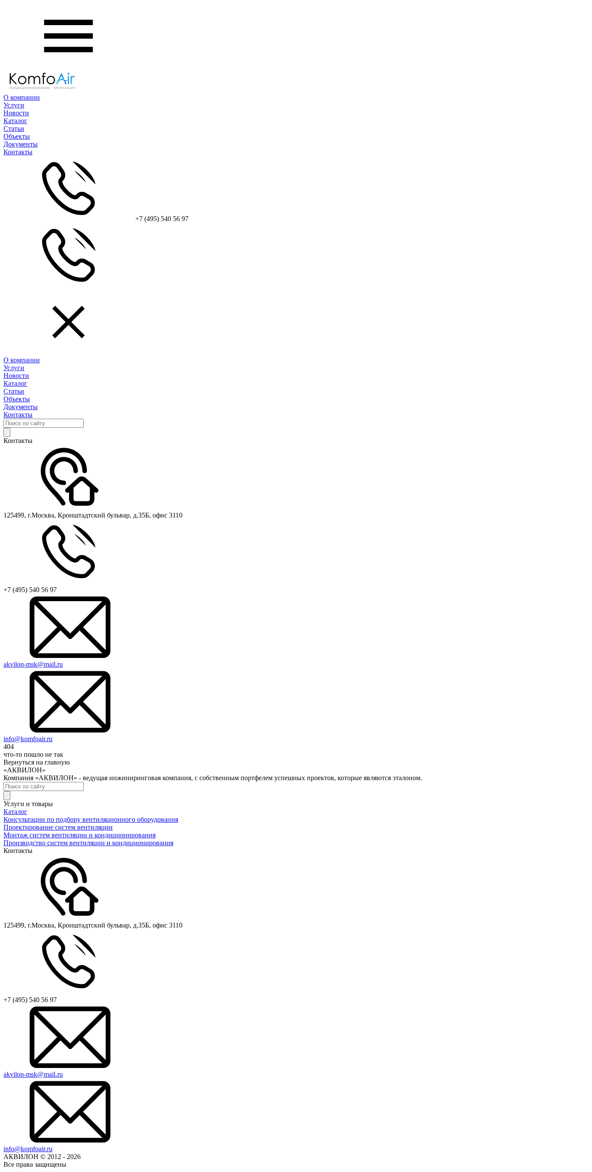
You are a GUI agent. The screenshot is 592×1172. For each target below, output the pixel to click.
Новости (16, 113)
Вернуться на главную (36, 762)
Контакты (18, 152)
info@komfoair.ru (27, 738)
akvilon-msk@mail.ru (33, 664)
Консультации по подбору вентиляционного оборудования (90, 819)
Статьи (13, 128)
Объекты (16, 136)
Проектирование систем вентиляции (58, 827)
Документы (20, 144)
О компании (21, 97)
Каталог (15, 120)
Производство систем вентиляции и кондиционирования (88, 842)
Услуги (13, 105)
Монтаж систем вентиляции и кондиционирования (79, 835)
